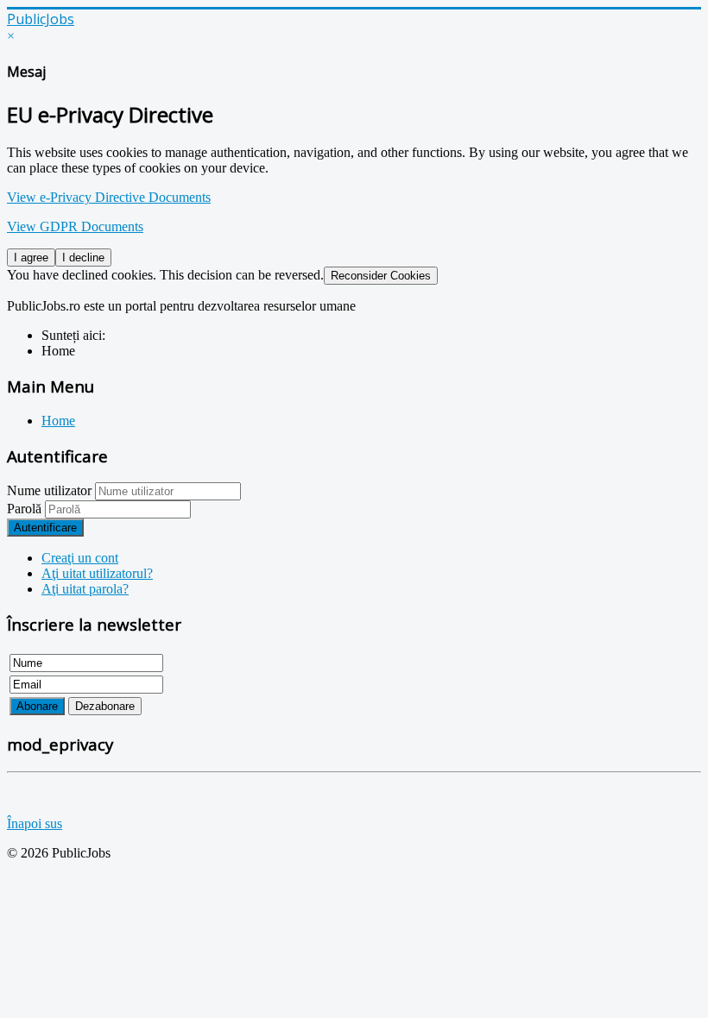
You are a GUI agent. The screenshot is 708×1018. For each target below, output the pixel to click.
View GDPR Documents (75, 226)
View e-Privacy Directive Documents (109, 197)
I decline (83, 257)
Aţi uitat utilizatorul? (97, 573)
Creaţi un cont (79, 557)
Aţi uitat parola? (85, 588)
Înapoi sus (34, 823)
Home (58, 420)
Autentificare (45, 527)
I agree (31, 257)
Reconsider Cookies (381, 275)
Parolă (26, 508)
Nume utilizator (49, 490)
